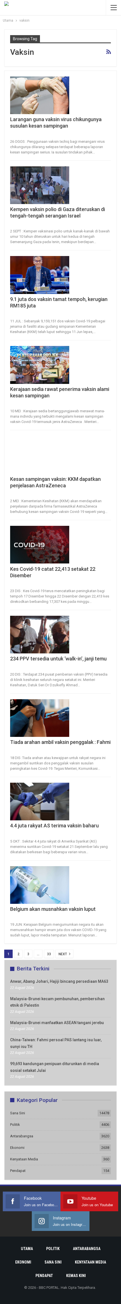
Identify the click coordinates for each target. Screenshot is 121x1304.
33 (49, 954)
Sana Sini (17, 1113)
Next (63, 954)
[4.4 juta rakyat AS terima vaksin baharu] (39, 801)
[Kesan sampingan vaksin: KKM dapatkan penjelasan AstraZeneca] (39, 455)
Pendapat (18, 1171)
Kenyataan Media (24, 1159)
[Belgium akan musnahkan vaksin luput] (39, 885)
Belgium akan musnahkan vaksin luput (53, 909)
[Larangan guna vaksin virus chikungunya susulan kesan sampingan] (39, 95)
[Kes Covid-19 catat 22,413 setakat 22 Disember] (39, 544)
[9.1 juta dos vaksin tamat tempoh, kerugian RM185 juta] (39, 275)
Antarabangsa (21, 1136)
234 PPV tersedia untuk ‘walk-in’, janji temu (58, 659)
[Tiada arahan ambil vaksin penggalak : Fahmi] (39, 718)
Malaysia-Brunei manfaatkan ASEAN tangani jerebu (57, 1022)
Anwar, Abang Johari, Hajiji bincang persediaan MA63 (59, 981)
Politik (15, 1124)
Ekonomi (17, 1147)
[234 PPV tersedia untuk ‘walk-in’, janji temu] (39, 634)
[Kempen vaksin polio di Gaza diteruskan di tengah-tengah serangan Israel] (39, 185)
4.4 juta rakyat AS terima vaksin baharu (54, 825)
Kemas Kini (76, 1275)
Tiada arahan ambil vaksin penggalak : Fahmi (60, 742)
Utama (27, 1248)
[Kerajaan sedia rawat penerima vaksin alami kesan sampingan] (39, 365)
